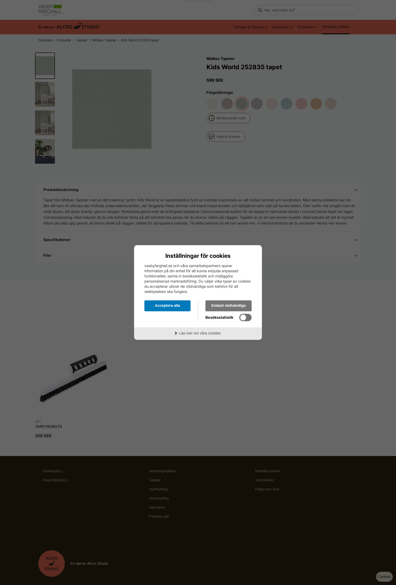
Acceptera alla (167, 305)
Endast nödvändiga (228, 305)
